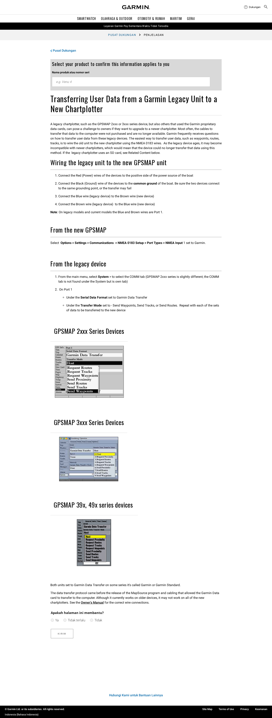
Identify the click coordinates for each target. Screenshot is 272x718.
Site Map (207, 709)
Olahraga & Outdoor (116, 18)
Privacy (244, 709)
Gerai (191, 18)
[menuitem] (252, 7)
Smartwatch (86, 18)
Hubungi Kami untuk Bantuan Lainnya (136, 695)
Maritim (176, 18)
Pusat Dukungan (122, 34)
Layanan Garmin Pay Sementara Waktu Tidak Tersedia (136, 26)
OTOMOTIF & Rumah (151, 18)
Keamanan (261, 709)
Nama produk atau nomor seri (70, 72)
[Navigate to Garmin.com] (136, 7)
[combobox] (131, 82)
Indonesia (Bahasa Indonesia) (22, 714)
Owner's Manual (92, 602)
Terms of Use (226, 709)
